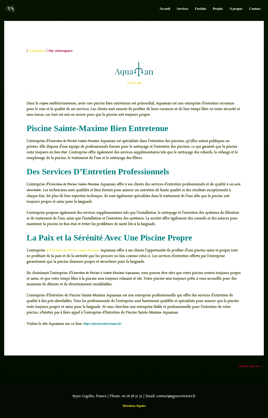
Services (182, 8)
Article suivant (250, 366)
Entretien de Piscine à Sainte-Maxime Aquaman (105, 273)
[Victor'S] (10, 8)
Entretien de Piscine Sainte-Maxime (74, 141)
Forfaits (200, 8)
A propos (235, 8)
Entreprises (37, 50)
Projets (218, 8)
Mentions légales (134, 406)
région (43, 103)
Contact (254, 8)
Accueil (165, 8)
